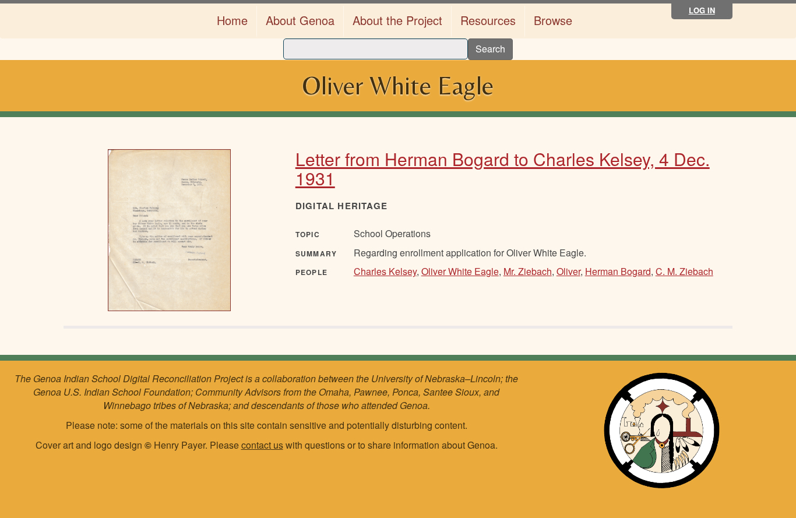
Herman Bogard (618, 271)
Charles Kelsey (385, 271)
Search (490, 48)
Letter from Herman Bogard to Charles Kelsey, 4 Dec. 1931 (502, 168)
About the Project (397, 20)
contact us (262, 445)
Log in (702, 10)
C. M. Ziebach (684, 271)
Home (232, 20)
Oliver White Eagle (460, 271)
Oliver (568, 271)
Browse (553, 20)
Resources (488, 20)
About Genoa (300, 20)
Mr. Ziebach (527, 271)
